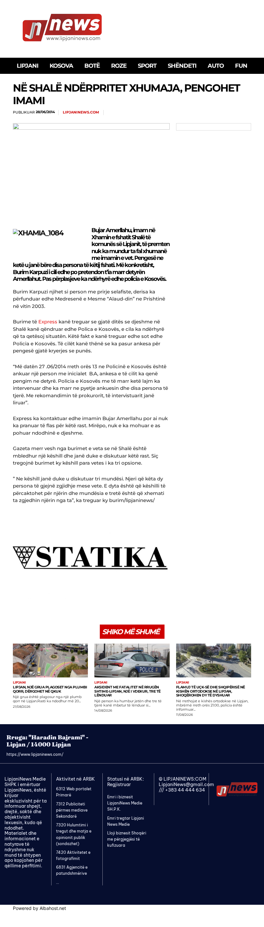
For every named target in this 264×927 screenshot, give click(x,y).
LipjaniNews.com (81, 112)
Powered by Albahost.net (39, 908)
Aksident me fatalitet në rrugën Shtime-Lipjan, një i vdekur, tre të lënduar (127, 691)
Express (47, 322)
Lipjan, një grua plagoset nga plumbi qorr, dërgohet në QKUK (50, 689)
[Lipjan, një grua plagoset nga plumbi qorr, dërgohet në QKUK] (50, 660)
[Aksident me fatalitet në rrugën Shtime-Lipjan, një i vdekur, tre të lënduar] (131, 660)
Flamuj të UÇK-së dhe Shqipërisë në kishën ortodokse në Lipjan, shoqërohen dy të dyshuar (210, 691)
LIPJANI (19, 683)
